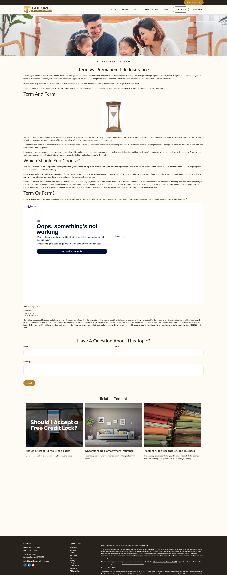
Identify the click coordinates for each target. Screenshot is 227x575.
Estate (72, 553)
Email (117, 347)
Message (27, 362)
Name (25, 347)
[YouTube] (33, 565)
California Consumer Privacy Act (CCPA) (165, 561)
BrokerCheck (145, 545)
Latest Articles (75, 566)
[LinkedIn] (29, 565)
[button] (113, 9)
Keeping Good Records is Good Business (169, 451)
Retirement (74, 548)
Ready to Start (192, 2)
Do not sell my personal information (133, 564)
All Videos (73, 568)
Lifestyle (73, 563)
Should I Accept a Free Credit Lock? (48, 451)
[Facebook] (25, 565)
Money (72, 561)
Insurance (73, 555)
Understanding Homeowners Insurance (109, 451)
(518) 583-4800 (34, 548)
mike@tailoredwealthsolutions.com (36, 561)
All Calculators (75, 571)
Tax (71, 558)
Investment (74, 550)
